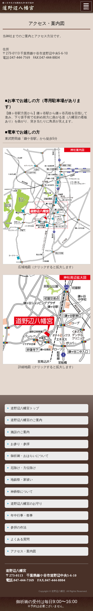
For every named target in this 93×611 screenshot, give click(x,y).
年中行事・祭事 (22, 515)
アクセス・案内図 (23, 551)
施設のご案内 (20, 432)
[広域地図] (47, 263)
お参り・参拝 (20, 444)
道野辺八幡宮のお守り (26, 503)
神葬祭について (22, 491)
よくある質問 (20, 539)
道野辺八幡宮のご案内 (26, 420)
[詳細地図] (47, 363)
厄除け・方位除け (23, 468)
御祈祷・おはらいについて (30, 456)
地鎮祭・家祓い (22, 479)
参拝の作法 (18, 527)
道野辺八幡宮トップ (25, 408)
